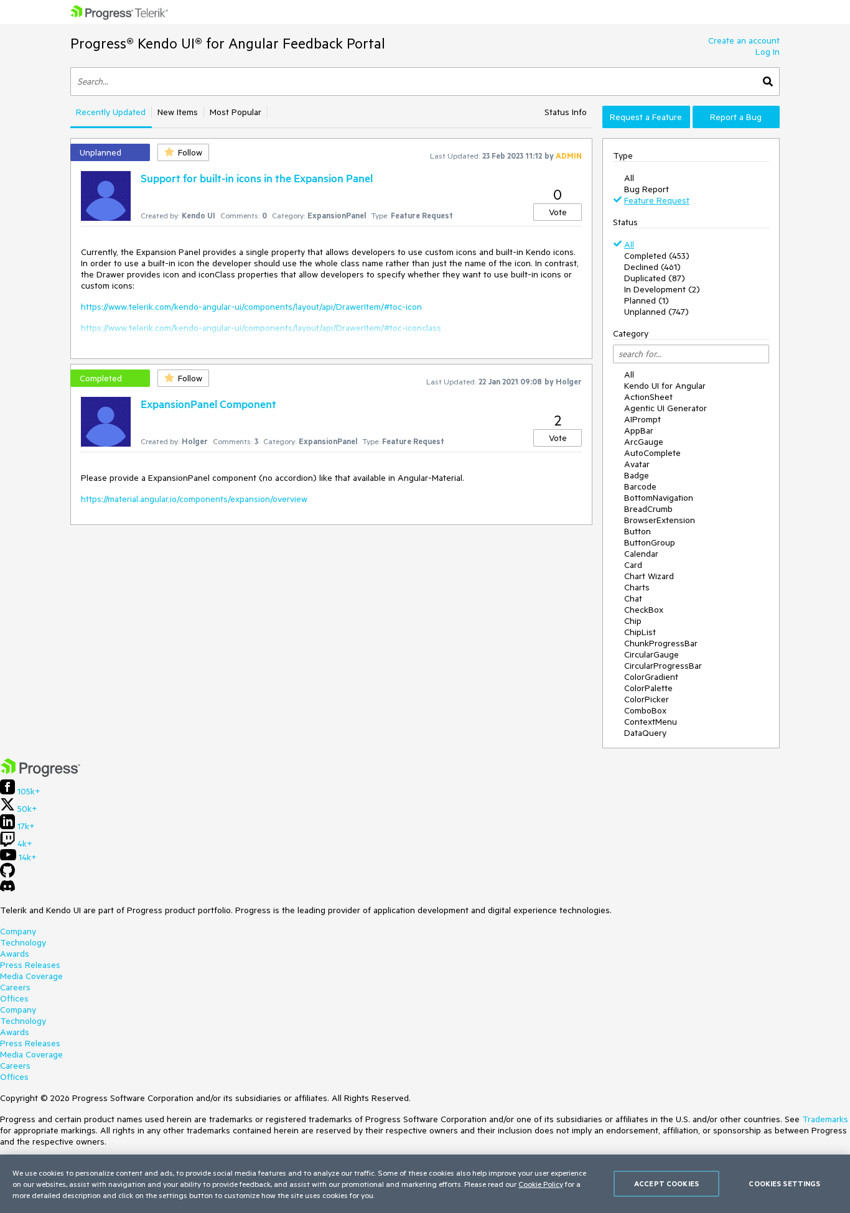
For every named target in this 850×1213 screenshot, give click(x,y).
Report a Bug (736, 117)
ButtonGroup (649, 542)
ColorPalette (648, 688)
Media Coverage (31, 976)
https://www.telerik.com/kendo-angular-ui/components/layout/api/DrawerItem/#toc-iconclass (261, 327)
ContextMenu (650, 721)
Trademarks (825, 1119)
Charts (637, 587)
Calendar (641, 553)
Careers (15, 987)
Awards (14, 953)
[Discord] (7, 889)
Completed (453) (656, 255)
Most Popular (235, 112)
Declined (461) (652, 266)
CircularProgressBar (663, 665)
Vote (558, 212)
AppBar (638, 430)
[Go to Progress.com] (40, 773)
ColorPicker (646, 699)
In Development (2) (662, 289)
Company (18, 931)
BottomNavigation (658, 497)
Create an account (744, 40)
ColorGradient (651, 676)
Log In (767, 51)
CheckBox (643, 609)
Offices (14, 998)
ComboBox (645, 710)
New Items (177, 112)
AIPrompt (642, 419)
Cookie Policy (540, 1184)
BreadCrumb (648, 508)
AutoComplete (652, 452)
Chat (633, 598)
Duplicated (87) (654, 278)
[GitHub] (7, 874)
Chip (633, 620)
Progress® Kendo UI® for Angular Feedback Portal (227, 43)
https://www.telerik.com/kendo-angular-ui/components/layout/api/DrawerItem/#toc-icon (251, 306)
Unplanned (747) (656, 311)
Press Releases (30, 964)
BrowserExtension (659, 520)
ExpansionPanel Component (208, 404)
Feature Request (656, 200)
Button (637, 531)
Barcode (640, 486)
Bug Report (646, 189)
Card (633, 564)
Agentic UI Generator (665, 408)
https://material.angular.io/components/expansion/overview (194, 498)
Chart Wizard (649, 576)
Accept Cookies (666, 1183)
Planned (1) (646, 300)
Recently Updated (111, 112)
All (629, 178)
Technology (23, 942)
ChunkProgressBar (661, 643)
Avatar (637, 464)
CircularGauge (651, 654)
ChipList (640, 632)
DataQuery (645, 732)
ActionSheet (648, 396)
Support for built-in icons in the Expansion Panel (257, 178)
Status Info (565, 112)
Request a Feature (646, 117)
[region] (425, 1184)
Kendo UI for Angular (665, 385)
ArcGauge (643, 441)
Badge (636, 475)
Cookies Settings (784, 1183)
